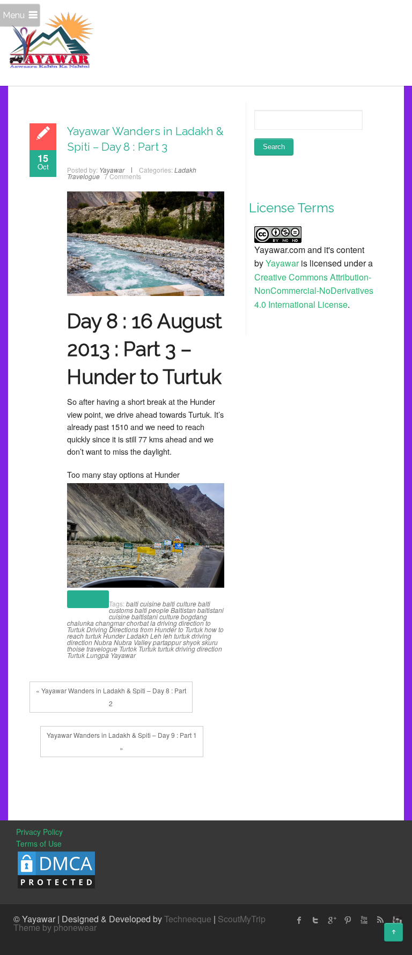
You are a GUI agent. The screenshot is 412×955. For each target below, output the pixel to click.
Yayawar (123, 655)
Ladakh (138, 635)
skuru (210, 642)
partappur (167, 642)
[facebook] (299, 920)
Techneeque (187, 919)
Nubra (103, 642)
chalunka (80, 622)
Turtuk (147, 648)
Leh (155, 635)
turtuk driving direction (190, 648)
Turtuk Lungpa (88, 655)
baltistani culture (155, 616)
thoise (76, 648)
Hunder (114, 635)
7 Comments (122, 176)
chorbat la (141, 622)
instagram (396, 920)
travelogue (101, 648)
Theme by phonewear (55, 927)
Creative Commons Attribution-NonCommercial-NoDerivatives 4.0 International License (313, 290)
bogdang (194, 616)
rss (380, 920)
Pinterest (348, 920)
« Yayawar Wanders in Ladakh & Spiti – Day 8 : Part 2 (111, 697)
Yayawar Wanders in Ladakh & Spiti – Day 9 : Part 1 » (122, 741)
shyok (191, 642)
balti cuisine (143, 603)
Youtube (364, 920)
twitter (315, 920)
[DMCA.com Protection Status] (56, 868)
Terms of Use (39, 843)
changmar (110, 622)
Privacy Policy (39, 831)
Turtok (128, 648)
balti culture (179, 603)
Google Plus (331, 920)
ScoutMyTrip (242, 919)
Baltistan (183, 610)
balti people (152, 610)
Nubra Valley (132, 642)
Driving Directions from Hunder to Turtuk (144, 629)
